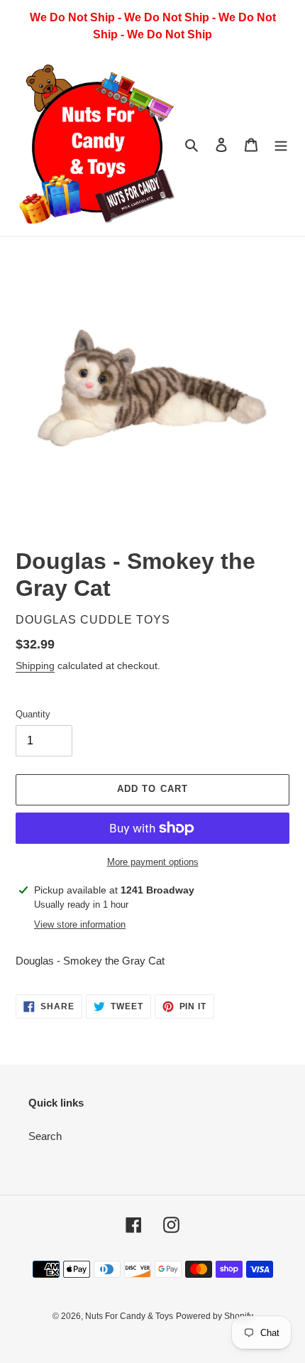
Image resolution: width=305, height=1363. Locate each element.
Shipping (35, 665)
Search (45, 1136)
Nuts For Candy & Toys (129, 1316)
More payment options (153, 862)
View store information (80, 924)
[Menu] (281, 144)
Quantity (33, 714)
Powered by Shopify (214, 1316)
